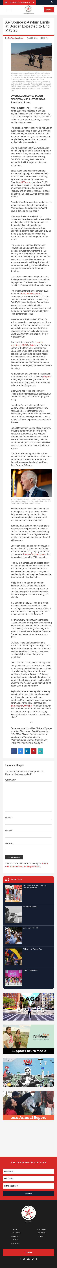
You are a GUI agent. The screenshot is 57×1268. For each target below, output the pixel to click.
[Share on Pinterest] (33, 753)
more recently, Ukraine (21, 706)
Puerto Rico (15, 1236)
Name (8, 818)
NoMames (41, 1233)
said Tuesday (25, 182)
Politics (15, 1229)
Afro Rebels (15, 1243)
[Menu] (9, 9)
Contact (41, 1236)
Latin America (16, 1233)
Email (8, 831)
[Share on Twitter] (20, 753)
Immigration (41, 1229)
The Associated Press (15, 38)
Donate (49, 10)
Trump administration (30, 293)
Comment (10, 780)
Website (9, 843)
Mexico (15, 1240)
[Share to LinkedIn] (27, 753)
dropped (47, 377)
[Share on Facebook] (14, 753)
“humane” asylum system (34, 554)
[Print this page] (40, 753)
